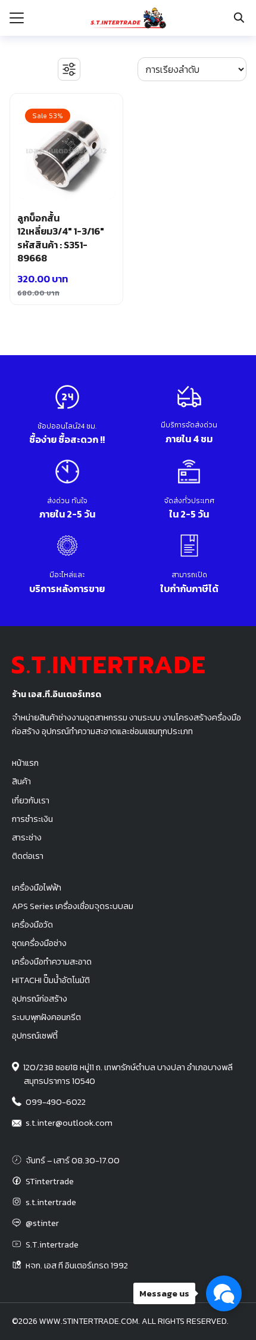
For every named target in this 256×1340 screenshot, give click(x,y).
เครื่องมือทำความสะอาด (52, 961)
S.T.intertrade (52, 1244)
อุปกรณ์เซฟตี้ (35, 1035)
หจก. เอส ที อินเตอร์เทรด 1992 (77, 1265)
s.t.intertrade (51, 1202)
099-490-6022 (56, 1101)
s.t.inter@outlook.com (69, 1122)
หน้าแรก (25, 762)
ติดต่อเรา (27, 855)
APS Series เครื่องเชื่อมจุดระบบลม (72, 906)
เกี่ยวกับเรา (30, 800)
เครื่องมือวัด (32, 924)
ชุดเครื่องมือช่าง (39, 943)
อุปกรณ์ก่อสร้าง (39, 998)
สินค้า (21, 781)
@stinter (42, 1223)
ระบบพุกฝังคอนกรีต (46, 1017)
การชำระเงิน (32, 818)
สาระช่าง (27, 837)
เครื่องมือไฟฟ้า (36, 887)
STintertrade (50, 1181)
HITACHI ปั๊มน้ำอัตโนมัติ (51, 980)
